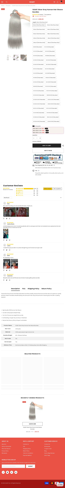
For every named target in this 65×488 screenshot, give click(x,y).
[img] (10, 202)
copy (46, 128)
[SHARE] (62, 146)
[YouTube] (15, 472)
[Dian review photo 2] (14, 264)
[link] (11, 386)
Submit (30, 466)
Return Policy (47, 289)
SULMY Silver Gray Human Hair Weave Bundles (32, 428)
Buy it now (48, 150)
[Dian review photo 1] (6, 264)
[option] (15, 29)
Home (2, 5)
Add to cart (46, 145)
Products (8, 5)
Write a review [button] (47, 188)
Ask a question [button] (57, 188)
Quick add (32, 424)
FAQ (23, 289)
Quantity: (34, 135)
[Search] (7, 2)
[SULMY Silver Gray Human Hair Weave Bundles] (33, 411)
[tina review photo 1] (9, 212)
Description (15, 289)
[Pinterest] (11, 472)
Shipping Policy (33, 289)
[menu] (2, 2)
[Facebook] (3, 472)
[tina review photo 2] (22, 212)
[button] (35, 14)
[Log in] (57, 2)
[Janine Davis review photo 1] (5, 233)
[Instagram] (7, 472)
